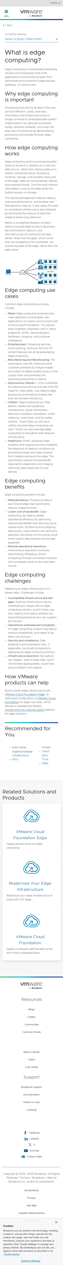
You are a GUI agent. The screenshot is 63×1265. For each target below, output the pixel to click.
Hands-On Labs (31, 1102)
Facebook (34, 1133)
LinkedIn (34, 1139)
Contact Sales (34, 1157)
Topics (31, 1060)
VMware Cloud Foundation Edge (25, 694)
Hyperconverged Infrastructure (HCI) (22, 755)
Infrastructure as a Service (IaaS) (24, 710)
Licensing (32, 1110)
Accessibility (31, 1190)
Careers (31, 1017)
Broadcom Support (31, 1087)
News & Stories (31, 1052)
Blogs (31, 1009)
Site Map (32, 1205)
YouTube (34, 1151)
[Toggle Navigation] (6, 11)
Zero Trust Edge (45, 759)
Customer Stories (31, 1032)
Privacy (31, 1198)
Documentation (31, 1095)
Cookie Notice (12, 1254)
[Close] (56, 1222)
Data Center (19, 747)
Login (53, 3)
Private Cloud (46, 749)
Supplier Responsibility (32, 1213)
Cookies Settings (31, 1261)
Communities (32, 1025)
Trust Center (31, 1067)
